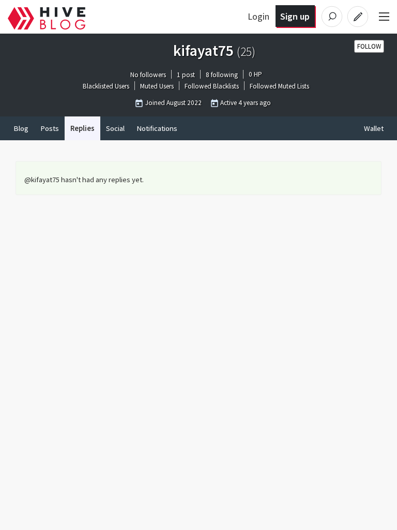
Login (258, 16)
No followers (148, 74)
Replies (82, 128)
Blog (20, 128)
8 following (222, 74)
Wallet (374, 128)
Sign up (295, 16)
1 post (186, 74)
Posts (49, 128)
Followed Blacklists (212, 86)
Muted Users (157, 86)
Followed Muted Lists (279, 86)
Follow (369, 46)
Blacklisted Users (106, 86)
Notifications (156, 128)
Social (115, 128)
